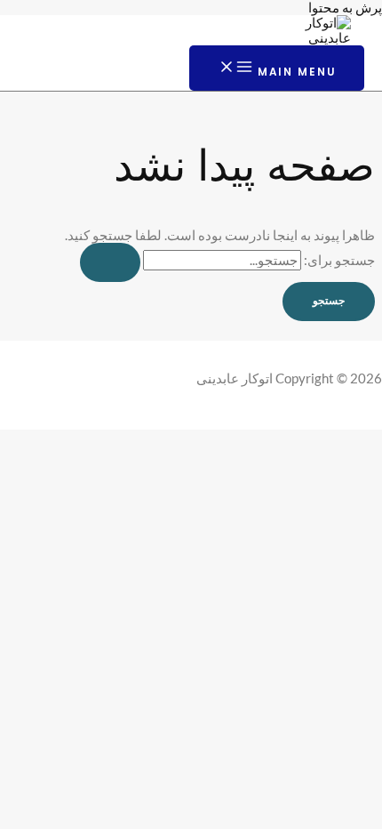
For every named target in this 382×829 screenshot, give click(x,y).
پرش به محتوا (345, 7)
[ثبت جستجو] (110, 262)
